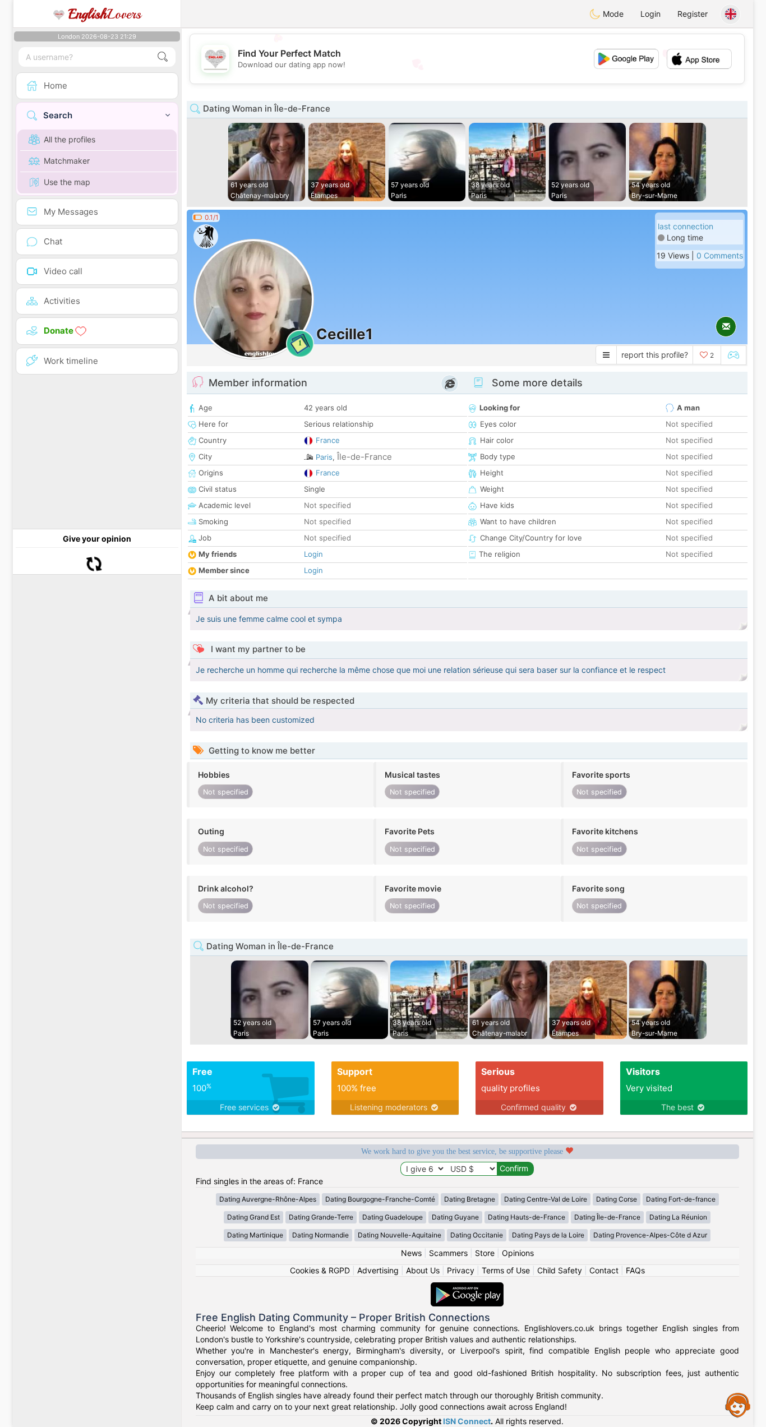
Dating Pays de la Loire (548, 1235)
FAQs (635, 1270)
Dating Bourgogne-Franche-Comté (380, 1199)
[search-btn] (163, 57)
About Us (423, 1270)
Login (650, 14)
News (411, 1253)
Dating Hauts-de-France (526, 1217)
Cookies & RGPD (320, 1270)
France (328, 440)
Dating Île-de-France (607, 1217)
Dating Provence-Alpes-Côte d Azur (650, 1235)
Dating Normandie (320, 1235)
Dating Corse (616, 1199)
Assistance (738, 1405)
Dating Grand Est (253, 1217)
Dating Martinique (255, 1235)
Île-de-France (364, 456)
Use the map (67, 182)
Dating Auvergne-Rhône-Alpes (267, 1199)
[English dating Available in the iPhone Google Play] (467, 1287)
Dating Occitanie (476, 1235)
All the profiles (69, 139)
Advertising (378, 1270)
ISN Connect (467, 1421)
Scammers (448, 1253)
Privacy (460, 1270)
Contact (604, 1270)
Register (692, 14)
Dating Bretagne (469, 1199)
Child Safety (559, 1270)
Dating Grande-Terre (321, 1217)
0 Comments (719, 255)
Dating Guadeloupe (392, 1217)
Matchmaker (67, 160)
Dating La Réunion (678, 1217)
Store (485, 1253)
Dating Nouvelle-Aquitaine (399, 1235)
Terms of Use (506, 1270)
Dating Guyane (455, 1217)
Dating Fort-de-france (681, 1199)
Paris (324, 456)
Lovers (104, 14)
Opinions (518, 1253)
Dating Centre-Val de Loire (545, 1199)
